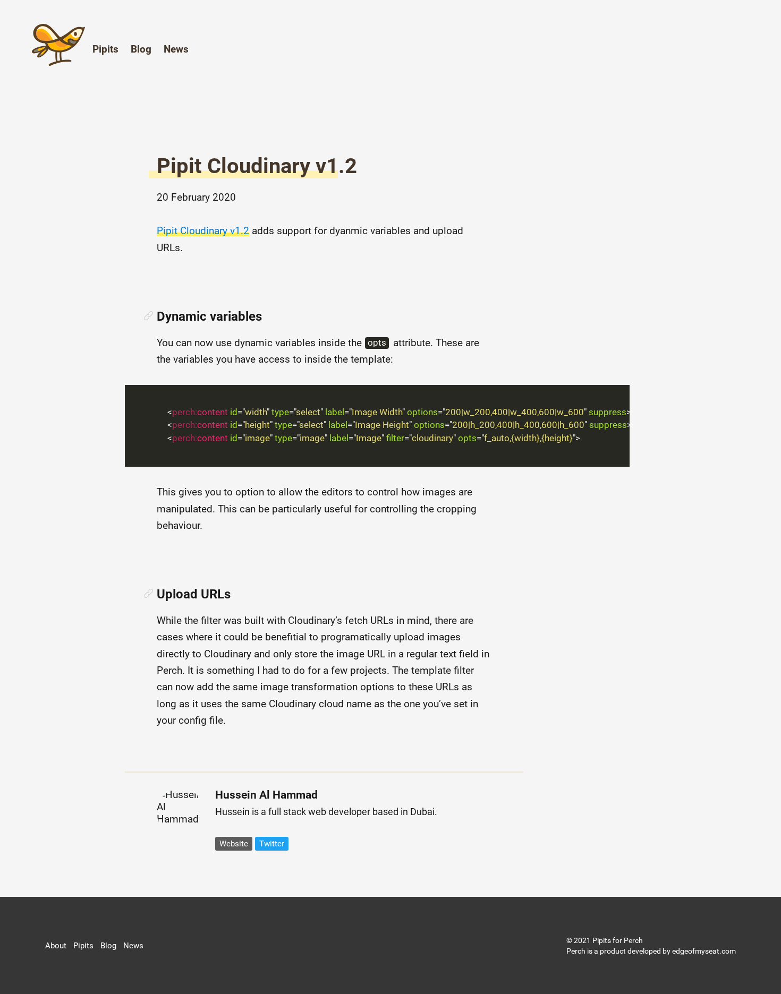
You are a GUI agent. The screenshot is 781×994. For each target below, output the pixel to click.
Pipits (105, 49)
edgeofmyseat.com (704, 951)
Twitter (271, 844)
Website (233, 844)
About (55, 945)
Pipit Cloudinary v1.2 (257, 165)
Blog (141, 49)
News (176, 49)
